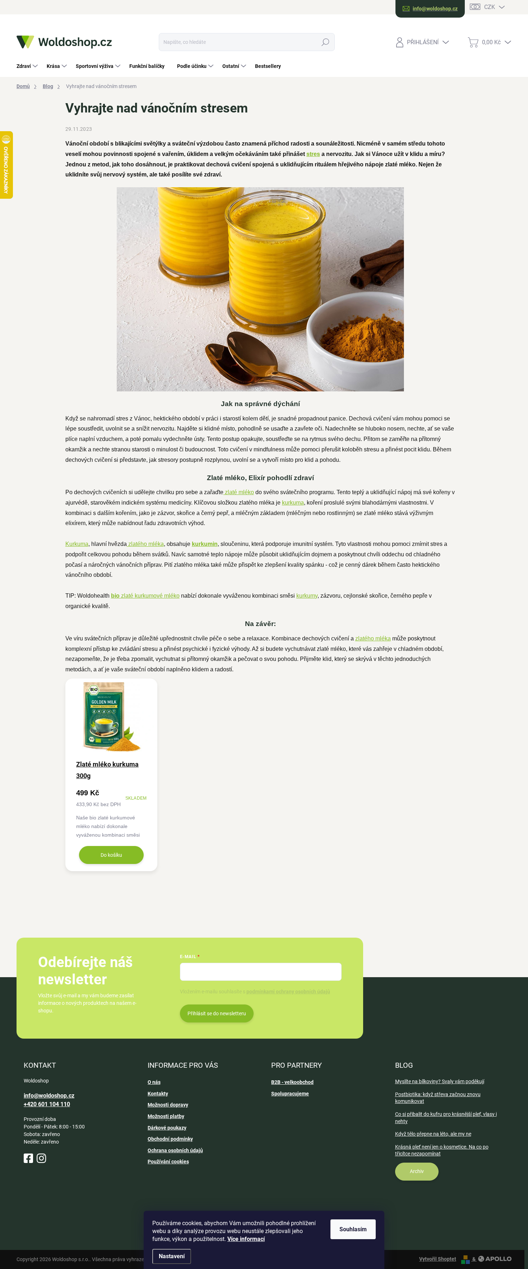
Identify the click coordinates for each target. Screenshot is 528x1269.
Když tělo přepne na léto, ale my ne (433, 1134)
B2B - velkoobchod (292, 1082)
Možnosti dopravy (168, 1105)
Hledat (325, 42)
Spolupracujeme (290, 1093)
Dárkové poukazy (167, 1128)
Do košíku (111, 855)
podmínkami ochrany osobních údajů (288, 991)
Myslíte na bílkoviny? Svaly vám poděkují (439, 1081)
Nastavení (172, 1256)
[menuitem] (28, 66)
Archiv (417, 1171)
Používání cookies (168, 1161)
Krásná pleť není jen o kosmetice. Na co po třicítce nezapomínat (441, 1150)
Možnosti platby (166, 1116)
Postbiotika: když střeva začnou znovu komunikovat (438, 1097)
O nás (154, 1082)
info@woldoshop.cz (49, 1095)
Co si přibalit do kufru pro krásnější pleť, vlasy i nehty (446, 1117)
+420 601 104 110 (47, 1104)
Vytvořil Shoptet (437, 1259)
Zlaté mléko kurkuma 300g (107, 770)
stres (313, 154)
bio (115, 596)
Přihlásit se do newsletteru (216, 1013)
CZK (489, 7)
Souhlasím (353, 1229)
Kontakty (158, 1093)
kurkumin (205, 544)
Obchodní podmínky (170, 1139)
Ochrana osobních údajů (175, 1150)
